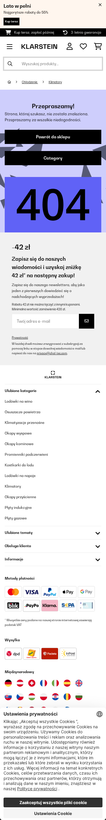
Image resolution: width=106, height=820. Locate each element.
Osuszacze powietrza (22, 412)
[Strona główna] (15, 82)
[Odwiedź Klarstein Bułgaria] (78, 696)
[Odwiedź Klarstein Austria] (20, 683)
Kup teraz (11, 21)
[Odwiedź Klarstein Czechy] (20, 696)
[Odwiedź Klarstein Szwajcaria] (31, 683)
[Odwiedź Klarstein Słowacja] (8, 696)
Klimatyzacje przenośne (24, 422)
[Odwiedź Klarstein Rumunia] (67, 696)
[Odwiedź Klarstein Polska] (43, 696)
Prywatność (20, 337)
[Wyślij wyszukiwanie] (10, 63)
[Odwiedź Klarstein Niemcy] (8, 683)
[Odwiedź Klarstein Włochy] (55, 683)
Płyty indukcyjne (18, 507)
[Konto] (70, 46)
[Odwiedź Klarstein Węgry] (31, 696)
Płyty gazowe (16, 518)
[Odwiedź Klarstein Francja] (43, 683)
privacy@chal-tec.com (52, 353)
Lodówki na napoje (20, 475)
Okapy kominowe (19, 444)
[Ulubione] (83, 46)
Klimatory (55, 82)
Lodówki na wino (18, 401)
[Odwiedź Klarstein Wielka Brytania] (78, 683)
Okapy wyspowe (18, 433)
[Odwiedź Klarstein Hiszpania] (67, 683)
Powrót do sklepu (53, 137)
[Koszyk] (98, 46)
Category (53, 158)
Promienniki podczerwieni (26, 454)
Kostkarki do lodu (19, 465)
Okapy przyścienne (20, 497)
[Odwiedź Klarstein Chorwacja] (55, 696)
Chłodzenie (30, 82)
